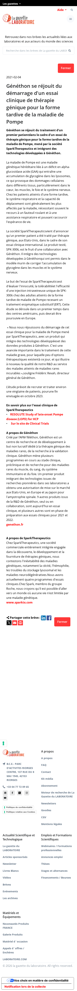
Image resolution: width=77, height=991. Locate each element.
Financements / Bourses (56, 877)
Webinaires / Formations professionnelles (56, 848)
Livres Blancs (11, 870)
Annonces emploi (52, 857)
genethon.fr (14, 524)
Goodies (46, 810)
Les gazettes (10, 3)
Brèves (7, 884)
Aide (60, 10)
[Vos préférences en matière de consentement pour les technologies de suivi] (3, 743)
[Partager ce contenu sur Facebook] (49, 618)
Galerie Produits (13, 934)
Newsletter (9, 863)
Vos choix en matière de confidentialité (41, 980)
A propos (46, 758)
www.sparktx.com (19, 602)
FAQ (43, 765)
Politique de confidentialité (19, 807)
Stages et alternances (54, 870)
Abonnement (49, 785)
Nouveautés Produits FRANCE (16, 925)
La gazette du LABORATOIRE (11, 848)
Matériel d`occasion (15, 941)
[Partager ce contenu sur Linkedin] (43, 618)
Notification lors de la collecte (25, 986)
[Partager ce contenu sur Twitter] (9, 622)
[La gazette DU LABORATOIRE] (13, 752)
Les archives (10, 898)
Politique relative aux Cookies (20, 812)
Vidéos (7, 877)
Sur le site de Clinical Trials (30, 423)
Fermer (66, 68)
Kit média (47, 778)
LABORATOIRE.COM (15, 959)
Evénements (10, 891)
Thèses (45, 863)
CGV (43, 817)
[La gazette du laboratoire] (18, 19)
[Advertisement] (38, 682)
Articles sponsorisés (15, 857)
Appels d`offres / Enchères (13, 950)
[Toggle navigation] (70, 19)
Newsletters (48, 803)
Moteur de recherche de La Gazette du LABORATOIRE (57, 794)
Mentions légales (51, 824)
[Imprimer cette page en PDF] (20, 622)
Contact (46, 772)
